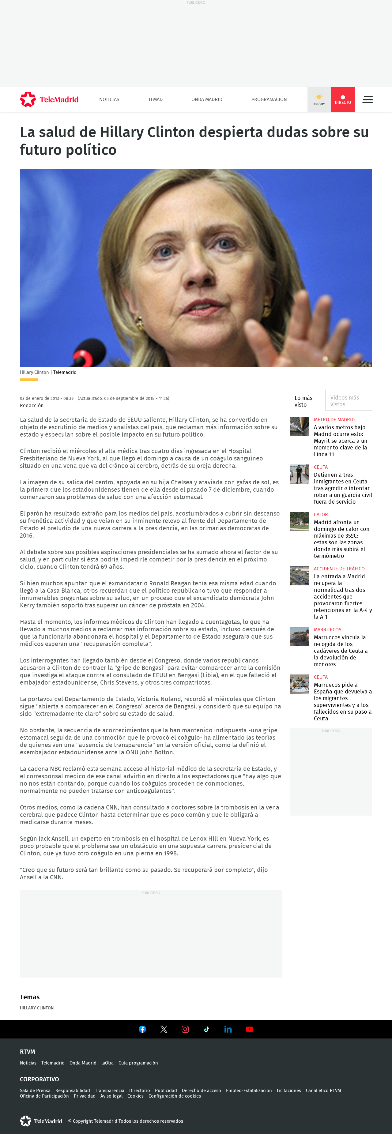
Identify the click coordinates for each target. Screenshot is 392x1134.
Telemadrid (53, 1063)
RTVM (27, 1052)
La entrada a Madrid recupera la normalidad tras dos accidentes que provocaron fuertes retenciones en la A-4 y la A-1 (299, 575)
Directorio (139, 1090)
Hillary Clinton (37, 1008)
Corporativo (39, 1079)
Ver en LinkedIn (228, 1029)
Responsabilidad (72, 1090)
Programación (269, 99)
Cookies (135, 1096)
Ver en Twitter (164, 1030)
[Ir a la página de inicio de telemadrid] (49, 99)
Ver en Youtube (249, 1029)
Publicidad (166, 1090)
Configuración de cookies (175, 1096)
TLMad (155, 99)
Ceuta (321, 467)
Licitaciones (289, 1090)
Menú (367, 99)
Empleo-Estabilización (249, 1090)
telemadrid (41, 1121)
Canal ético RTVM (323, 1090)
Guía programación (138, 1063)
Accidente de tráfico (339, 568)
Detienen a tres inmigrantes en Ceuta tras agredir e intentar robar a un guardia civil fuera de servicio (299, 474)
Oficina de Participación (44, 1096)
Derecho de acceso (201, 1090)
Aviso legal (111, 1096)
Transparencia (109, 1090)
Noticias (109, 99)
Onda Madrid (206, 99)
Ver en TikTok (207, 1030)
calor (321, 514)
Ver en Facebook (142, 1030)
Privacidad (85, 1096)
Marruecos (327, 629)
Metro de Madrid (334, 419)
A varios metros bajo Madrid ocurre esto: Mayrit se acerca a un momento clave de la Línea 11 (299, 426)
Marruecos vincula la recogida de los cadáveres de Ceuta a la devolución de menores (299, 636)
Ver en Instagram (185, 1029)
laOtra (107, 1063)
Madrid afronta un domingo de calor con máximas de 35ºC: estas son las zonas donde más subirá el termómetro (299, 521)
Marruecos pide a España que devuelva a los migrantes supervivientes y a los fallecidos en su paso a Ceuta (299, 684)
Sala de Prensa (35, 1090)
